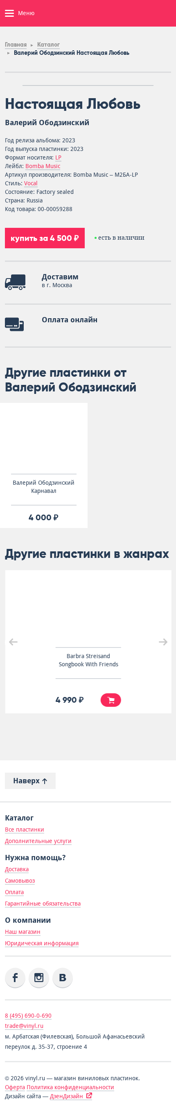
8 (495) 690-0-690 (28, 1015)
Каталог (48, 44)
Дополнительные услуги (38, 841)
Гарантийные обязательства (43, 903)
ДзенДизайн (66, 1096)
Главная (16, 44)
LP (58, 157)
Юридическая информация (42, 943)
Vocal (31, 183)
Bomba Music (42, 166)
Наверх (27, 780)
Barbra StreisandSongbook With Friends (88, 660)
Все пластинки (24, 829)
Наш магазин (23, 931)
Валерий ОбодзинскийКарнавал (43, 486)
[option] (88, 85)
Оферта (15, 1087)
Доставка (17, 869)
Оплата (14, 892)
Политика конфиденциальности (70, 1087)
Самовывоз (20, 880)
